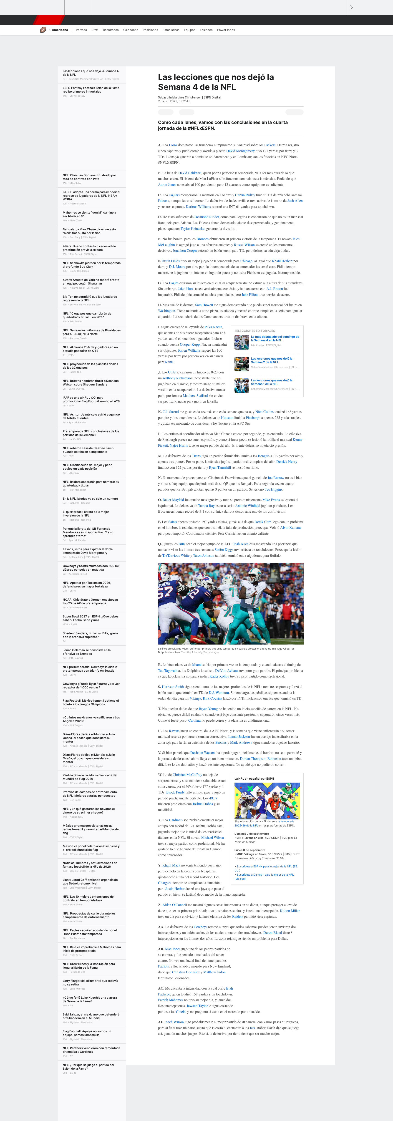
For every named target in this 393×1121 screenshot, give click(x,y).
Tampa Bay (206, 505)
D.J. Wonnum (219, 692)
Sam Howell (204, 304)
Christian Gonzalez (186, 972)
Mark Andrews (241, 742)
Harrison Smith (173, 686)
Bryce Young (208, 708)
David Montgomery (240, 150)
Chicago (246, 260)
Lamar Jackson (239, 736)
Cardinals (176, 819)
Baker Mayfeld (173, 499)
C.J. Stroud (171, 411)
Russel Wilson (244, 244)
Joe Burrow (276, 477)
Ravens (174, 730)
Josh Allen (295, 200)
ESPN (48, 20)
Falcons (163, 200)
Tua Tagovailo (168, 670)
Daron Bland (272, 932)
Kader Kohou (219, 676)
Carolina (194, 720)
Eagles (174, 282)
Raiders (237, 916)
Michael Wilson (212, 837)
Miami (197, 664)
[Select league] (51, 7)
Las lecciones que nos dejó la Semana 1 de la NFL (271, 382)
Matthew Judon (214, 972)
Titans (197, 455)
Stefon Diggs (224, 549)
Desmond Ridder (206, 216)
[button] (341, 20)
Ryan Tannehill (220, 467)
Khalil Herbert (282, 260)
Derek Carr (262, 521)
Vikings (195, 698)
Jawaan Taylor (197, 1005)
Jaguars (174, 194)
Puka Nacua (213, 326)
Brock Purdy (175, 792)
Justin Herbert (175, 888)
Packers (269, 144)
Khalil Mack (171, 865)
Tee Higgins (273, 489)
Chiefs (180, 1011)
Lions (173, 144)
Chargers (164, 882)
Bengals (264, 455)
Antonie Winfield (247, 505)
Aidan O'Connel (174, 904)
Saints (172, 521)
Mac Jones (172, 948)
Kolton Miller (290, 910)
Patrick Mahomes (170, 999)
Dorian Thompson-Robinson (260, 758)
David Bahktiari (189, 172)
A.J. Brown (274, 288)
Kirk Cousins (212, 698)
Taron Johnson (203, 555)
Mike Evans (271, 499)
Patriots (163, 966)
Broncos (202, 238)
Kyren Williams (189, 350)
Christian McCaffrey (188, 774)
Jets (252, 1027)
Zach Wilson (174, 1021)
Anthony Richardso (176, 377)
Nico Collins (264, 411)
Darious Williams (198, 206)
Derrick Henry (286, 461)
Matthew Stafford (196, 395)
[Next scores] (351, 7)
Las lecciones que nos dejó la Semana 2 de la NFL (271, 360)
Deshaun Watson (202, 752)
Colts (172, 372)
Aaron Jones (167, 184)
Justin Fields (171, 260)
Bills (181, 543)
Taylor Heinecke (192, 228)
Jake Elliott (250, 294)
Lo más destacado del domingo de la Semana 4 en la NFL (275, 338)
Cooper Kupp (190, 344)
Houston (227, 417)
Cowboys (200, 926)
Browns (221, 742)
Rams (169, 361)
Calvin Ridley (245, 194)
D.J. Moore (177, 266)
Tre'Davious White (175, 555)
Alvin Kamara (290, 527)
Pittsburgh (253, 417)
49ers (213, 798)
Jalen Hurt (185, 288)
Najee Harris (179, 445)
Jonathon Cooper (185, 250)
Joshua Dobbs (203, 803)
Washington (166, 310)
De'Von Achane (226, 670)
